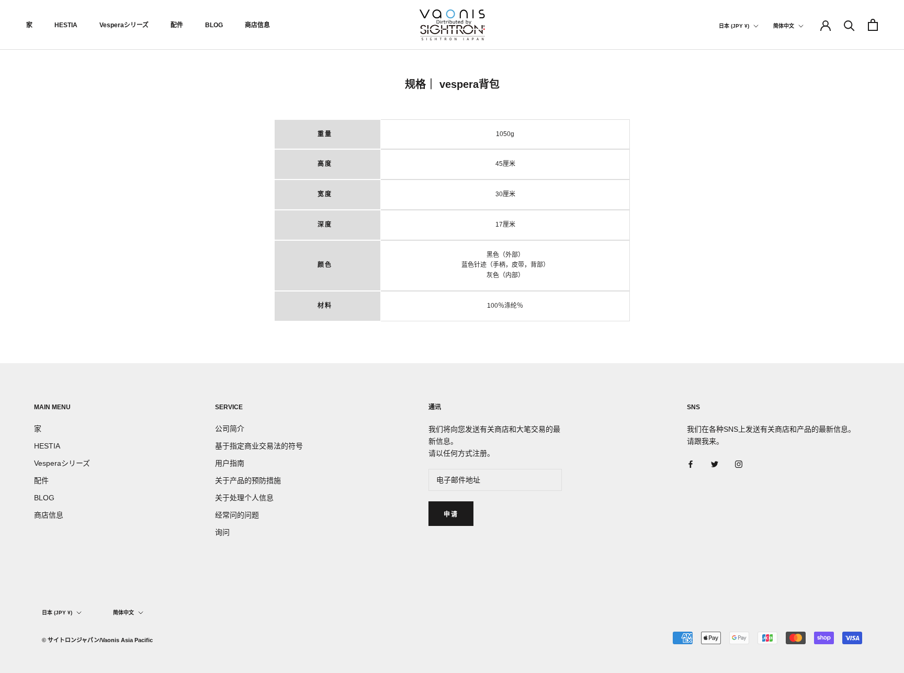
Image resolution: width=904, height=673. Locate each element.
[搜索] (849, 24)
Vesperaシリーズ (124, 25)
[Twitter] (714, 464)
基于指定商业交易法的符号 (259, 446)
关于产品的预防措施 (248, 480)
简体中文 (783, 26)
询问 (222, 532)
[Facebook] (690, 464)
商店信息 (257, 25)
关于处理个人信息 (244, 497)
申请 (451, 514)
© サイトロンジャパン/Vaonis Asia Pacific (97, 640)
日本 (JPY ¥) (734, 26)
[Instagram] (738, 464)
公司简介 (229, 428)
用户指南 (229, 463)
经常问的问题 (237, 515)
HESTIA (65, 25)
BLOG (214, 25)
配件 (177, 25)
